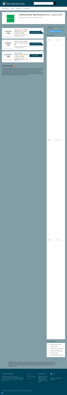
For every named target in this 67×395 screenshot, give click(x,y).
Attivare (35, 55)
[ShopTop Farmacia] (10, 18)
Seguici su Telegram (56, 31)
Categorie (19, 8)
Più (19, 60)
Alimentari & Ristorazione (55, 350)
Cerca (54, 3)
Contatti (29, 374)
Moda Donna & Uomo (54, 344)
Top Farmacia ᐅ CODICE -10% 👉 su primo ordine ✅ (21, 43)
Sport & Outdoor (53, 352)
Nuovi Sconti (5, 8)
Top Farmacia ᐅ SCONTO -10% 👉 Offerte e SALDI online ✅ (21, 55)
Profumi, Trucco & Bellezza (55, 348)
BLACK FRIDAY (26, 8)
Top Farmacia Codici (7, 36)
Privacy (28, 378)
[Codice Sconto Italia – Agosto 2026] (13, 3)
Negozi (13, 8)
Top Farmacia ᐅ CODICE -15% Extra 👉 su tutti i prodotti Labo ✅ (21, 31)
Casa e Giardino (53, 346)
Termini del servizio (31, 376)
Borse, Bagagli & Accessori (55, 355)
